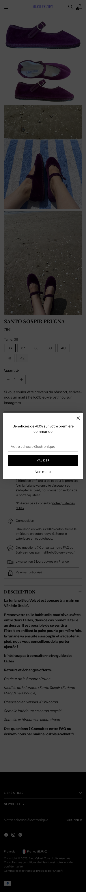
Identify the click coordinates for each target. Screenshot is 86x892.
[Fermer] (78, 418)
